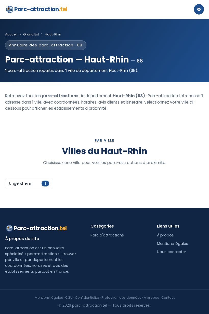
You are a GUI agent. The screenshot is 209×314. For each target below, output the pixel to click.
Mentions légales (172, 243)
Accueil (11, 34)
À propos (165, 235)
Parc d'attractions (107, 235)
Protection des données (121, 297)
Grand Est (31, 34)
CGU (69, 297)
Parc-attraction (40, 9)
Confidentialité (87, 297)
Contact (168, 297)
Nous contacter (171, 251)
